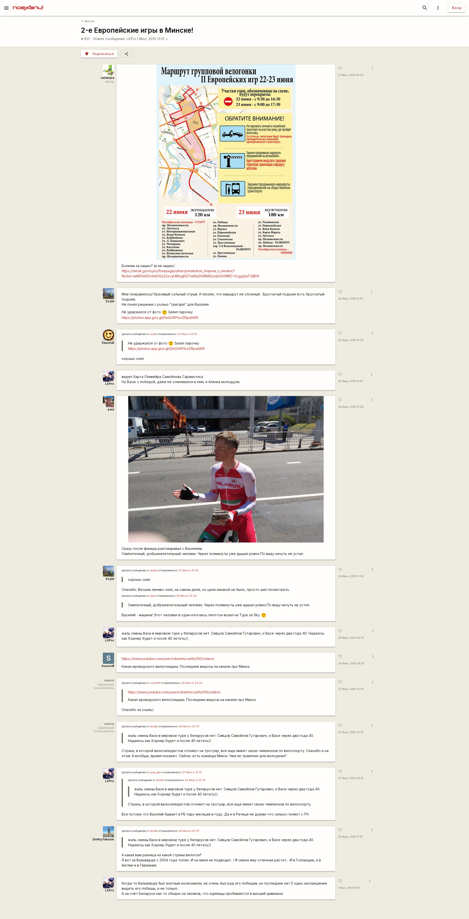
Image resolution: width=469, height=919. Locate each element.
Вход (456, 8)
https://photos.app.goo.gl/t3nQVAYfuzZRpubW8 (160, 317)
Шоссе (88, 21)
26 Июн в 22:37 (189, 726)
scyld (153, 334)
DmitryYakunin (103, 839)
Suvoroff (107, 666)
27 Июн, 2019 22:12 (350, 732)
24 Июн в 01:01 (187, 334)
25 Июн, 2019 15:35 (350, 340)
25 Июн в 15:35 (188, 570)
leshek (154, 726)
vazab (153, 570)
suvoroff (155, 683)
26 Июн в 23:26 (191, 683)
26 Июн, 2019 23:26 (351, 663)
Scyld (110, 301)
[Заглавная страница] (28, 3)
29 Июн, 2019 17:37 (350, 836)
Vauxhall (108, 343)
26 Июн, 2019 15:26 (350, 406)
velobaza (107, 78)
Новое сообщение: (109, 39)
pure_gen (155, 772)
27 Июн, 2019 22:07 (351, 689)
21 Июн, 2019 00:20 (350, 75)
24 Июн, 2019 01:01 (350, 298)
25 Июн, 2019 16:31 (350, 381)
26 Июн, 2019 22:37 (351, 637)
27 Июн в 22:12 (192, 772)
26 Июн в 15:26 (186, 595)
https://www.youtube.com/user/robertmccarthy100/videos (168, 659)
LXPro (131, 39)
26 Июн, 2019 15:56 (350, 576)
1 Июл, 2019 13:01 (152, 39)
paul (111, 409)
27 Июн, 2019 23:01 (350, 778)
